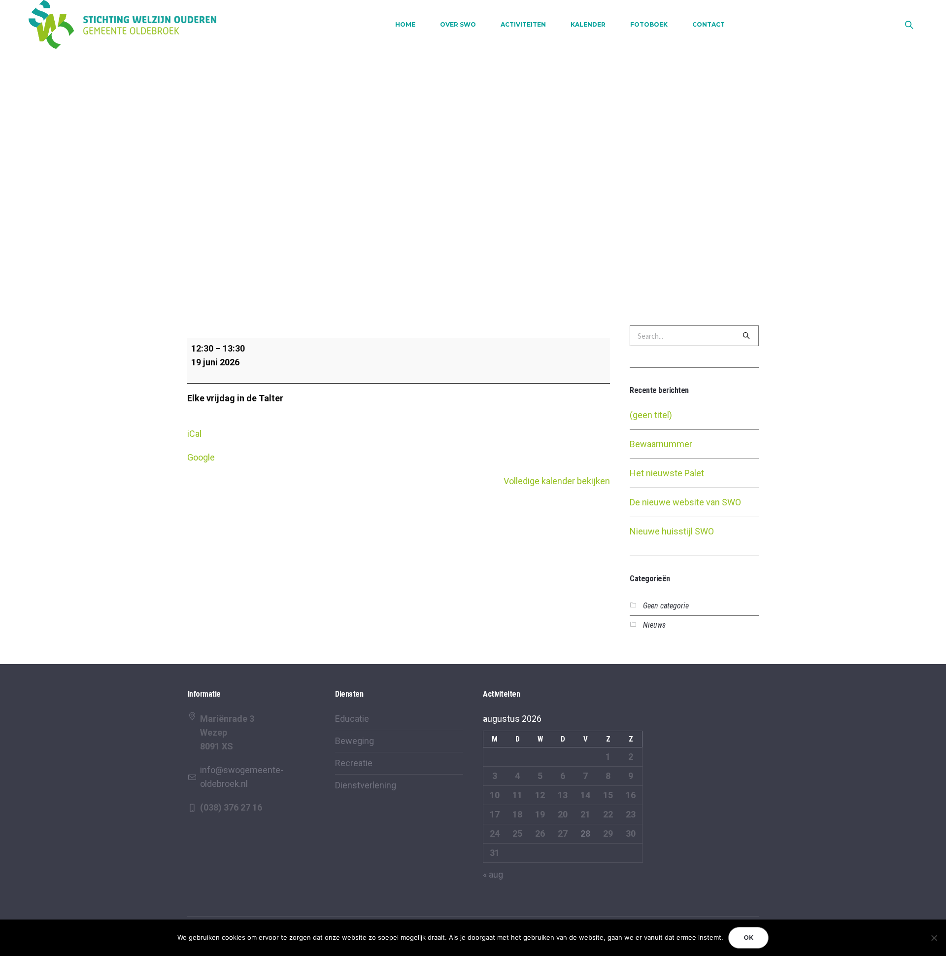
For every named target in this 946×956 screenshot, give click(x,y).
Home (432, 138)
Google (201, 457)
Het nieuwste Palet (667, 473)
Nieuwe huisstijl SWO (672, 531)
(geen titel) (651, 415)
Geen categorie (666, 605)
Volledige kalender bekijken (557, 481)
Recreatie (353, 763)
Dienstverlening (365, 785)
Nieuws (654, 625)
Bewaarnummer (661, 444)
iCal (194, 433)
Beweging (354, 741)
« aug (493, 874)
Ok (748, 937)
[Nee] (934, 938)
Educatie (352, 718)
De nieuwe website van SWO (685, 502)
